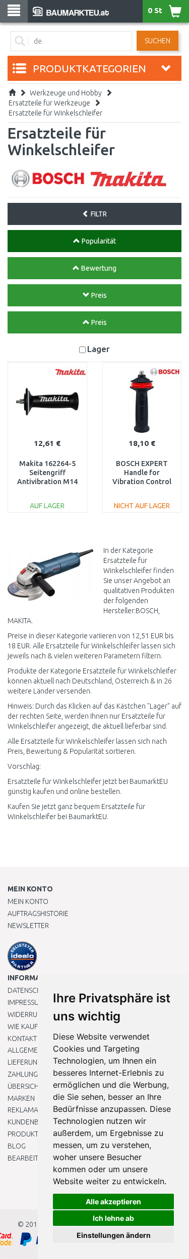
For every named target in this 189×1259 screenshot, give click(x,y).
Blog (17, 1146)
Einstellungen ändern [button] (114, 1235)
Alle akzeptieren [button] (113, 1201)
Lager (98, 349)
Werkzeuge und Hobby (66, 93)
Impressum (26, 1002)
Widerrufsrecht (36, 1014)
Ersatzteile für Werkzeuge (49, 103)
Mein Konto (28, 901)
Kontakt (22, 1039)
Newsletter (28, 926)
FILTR (98, 214)
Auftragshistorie (38, 913)
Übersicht (25, 1086)
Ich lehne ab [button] (113, 1218)
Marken (21, 1098)
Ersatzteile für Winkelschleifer (55, 113)
